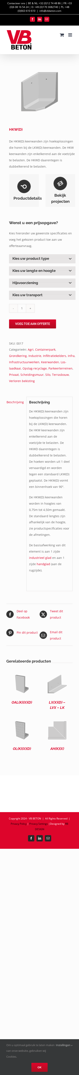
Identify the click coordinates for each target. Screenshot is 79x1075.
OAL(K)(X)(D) (22, 702)
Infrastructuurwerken (24, 362)
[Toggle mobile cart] (62, 35)
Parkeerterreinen (60, 368)
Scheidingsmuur (32, 375)
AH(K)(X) (57, 749)
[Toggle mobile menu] (70, 35)
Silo (47, 375)
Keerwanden (50, 362)
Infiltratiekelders (54, 356)
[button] (42, 259)
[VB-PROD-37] (39, 91)
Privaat (14, 375)
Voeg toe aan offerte (32, 324)
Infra (71, 356)
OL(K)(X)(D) (22, 749)
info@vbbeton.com (50, 11)
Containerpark (45, 349)
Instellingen (63, 1045)
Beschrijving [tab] (15, 402)
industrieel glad (40, 558)
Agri (30, 349)
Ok (39, 1067)
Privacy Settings (38, 824)
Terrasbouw (60, 375)
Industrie (34, 356)
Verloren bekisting (22, 381)
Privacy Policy (19, 824)
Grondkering (18, 356)
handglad (43, 564)
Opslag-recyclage (35, 368)
